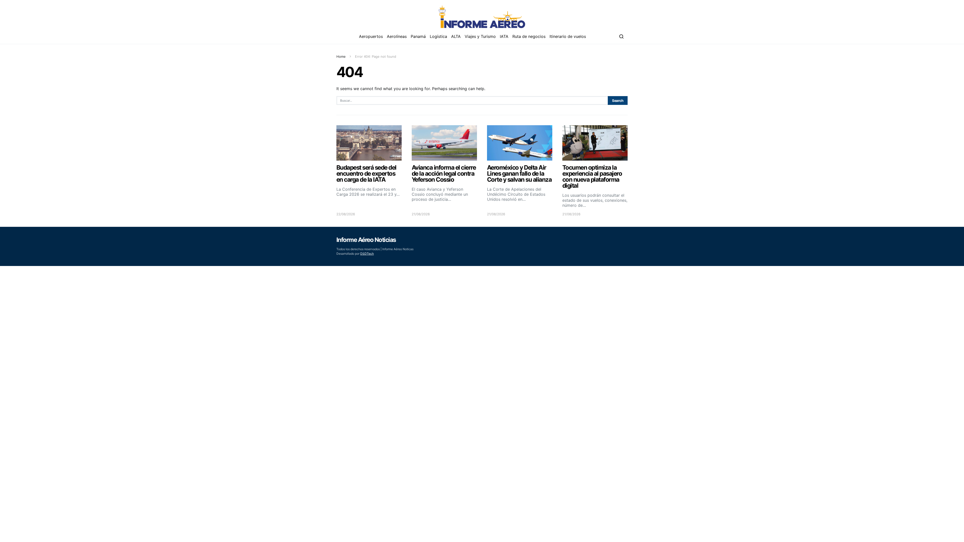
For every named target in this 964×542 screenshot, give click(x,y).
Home (341, 56)
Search (617, 100)
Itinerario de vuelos (568, 36)
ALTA (456, 36)
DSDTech (367, 253)
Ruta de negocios (529, 36)
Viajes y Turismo (480, 36)
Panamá (418, 36)
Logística (438, 36)
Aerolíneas (397, 36)
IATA (504, 36)
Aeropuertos (371, 36)
